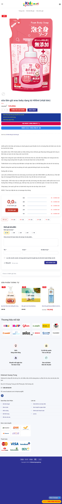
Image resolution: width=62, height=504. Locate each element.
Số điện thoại (45, 249)
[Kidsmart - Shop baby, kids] (31, 4)
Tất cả (5, 219)
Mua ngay (32, 110)
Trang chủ (21, 11)
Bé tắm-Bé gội (30, 11)
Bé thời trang (6, 414)
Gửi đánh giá (12, 210)
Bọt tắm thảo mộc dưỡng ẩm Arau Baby (9, 306)
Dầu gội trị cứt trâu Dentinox (29, 306)
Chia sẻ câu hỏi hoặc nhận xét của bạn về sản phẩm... (18, 237)
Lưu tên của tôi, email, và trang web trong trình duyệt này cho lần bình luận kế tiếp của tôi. (30, 258)
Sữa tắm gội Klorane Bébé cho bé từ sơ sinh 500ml (51, 306)
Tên (5, 249)
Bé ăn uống (5, 410)
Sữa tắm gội (39, 11)
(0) (13, 219)
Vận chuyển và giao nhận (39, 407)
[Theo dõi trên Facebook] (2, 395)
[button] (2, 4)
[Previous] (1, 299)
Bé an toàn (5, 407)
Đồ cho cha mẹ (6, 417)
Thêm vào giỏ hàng (18, 110)
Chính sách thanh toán (38, 410)
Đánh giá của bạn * (9, 229)
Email (24, 249)
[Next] (60, 299)
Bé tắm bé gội (6, 404)
